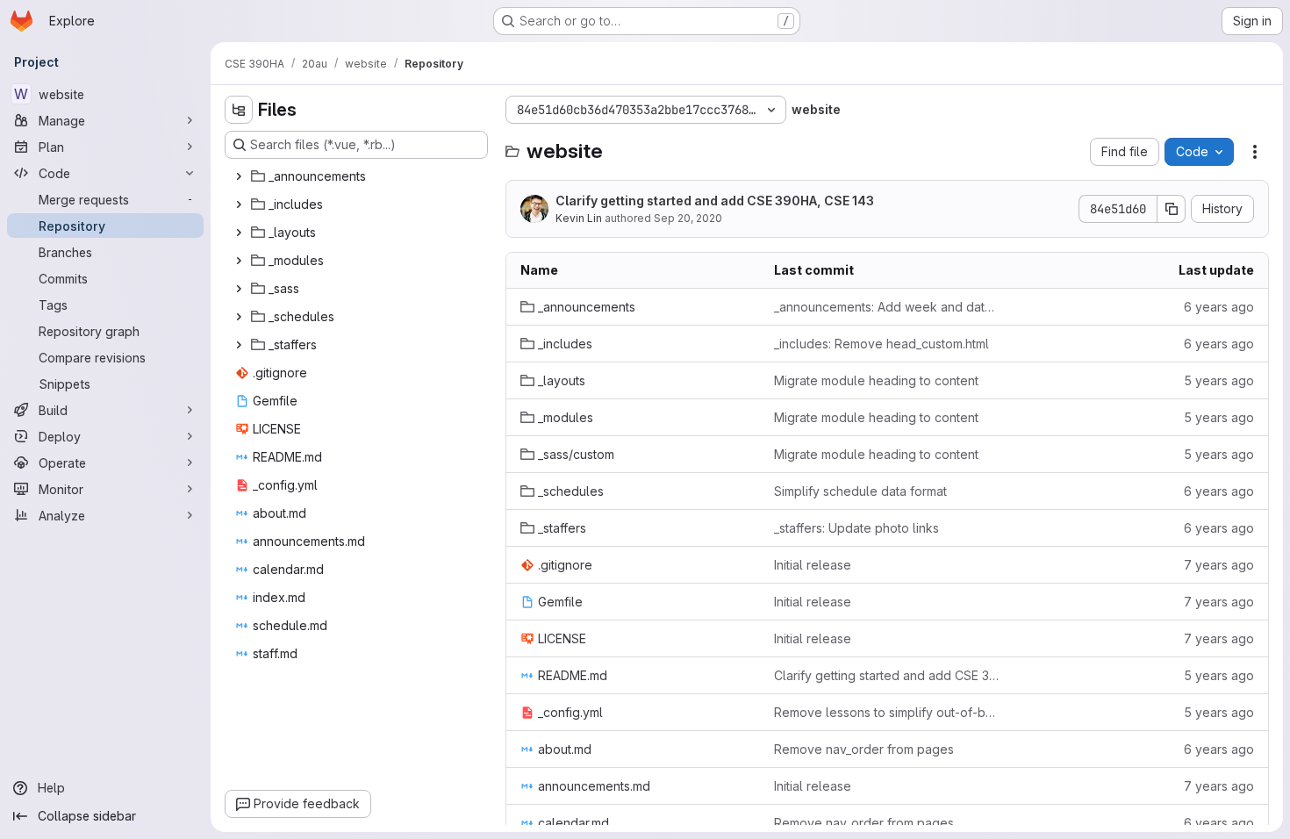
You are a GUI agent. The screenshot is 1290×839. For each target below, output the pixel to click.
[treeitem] (358, 176)
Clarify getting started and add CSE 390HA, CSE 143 (714, 200)
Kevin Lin (578, 218)
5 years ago (1219, 380)
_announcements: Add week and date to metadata (887, 306)
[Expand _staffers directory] (238, 344)
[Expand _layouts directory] (238, 232)
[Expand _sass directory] (238, 288)
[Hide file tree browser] (239, 110)
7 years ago (1219, 564)
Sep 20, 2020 (688, 218)
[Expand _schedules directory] (238, 316)
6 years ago (1219, 306)
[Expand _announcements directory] (238, 176)
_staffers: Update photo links (856, 527)
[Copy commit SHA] (1171, 209)
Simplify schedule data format (860, 491)
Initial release (812, 564)
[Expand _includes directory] (238, 204)
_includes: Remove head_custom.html (881, 343)
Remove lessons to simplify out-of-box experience (887, 712)
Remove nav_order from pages (864, 749)
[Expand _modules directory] (238, 260)
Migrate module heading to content (876, 380)
